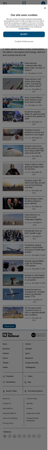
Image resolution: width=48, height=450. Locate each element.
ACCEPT (24, 34)
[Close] (45, 8)
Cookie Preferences (24, 41)
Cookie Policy (24, 29)
